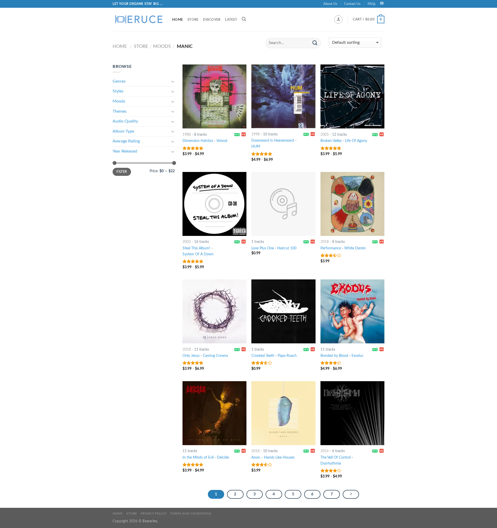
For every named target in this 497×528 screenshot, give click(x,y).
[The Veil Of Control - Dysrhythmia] (352, 413)
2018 (324, 242)
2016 (324, 451)
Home (177, 19)
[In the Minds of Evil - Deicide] (214, 413)
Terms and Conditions (190, 513)
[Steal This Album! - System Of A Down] (214, 204)
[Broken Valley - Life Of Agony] (352, 96)
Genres (119, 81)
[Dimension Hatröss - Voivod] (214, 96)
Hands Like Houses (279, 457)
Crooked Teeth (262, 356)
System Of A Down (198, 254)
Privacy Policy (154, 513)
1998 (255, 134)
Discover (211, 19)
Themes (120, 111)
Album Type (123, 131)
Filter (121, 171)
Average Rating (126, 141)
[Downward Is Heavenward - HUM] (283, 96)
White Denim (355, 248)
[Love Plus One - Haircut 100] (283, 204)
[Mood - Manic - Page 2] (351, 494)
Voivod (221, 141)
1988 (186, 134)
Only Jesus (191, 356)
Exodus (357, 356)
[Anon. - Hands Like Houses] (283, 413)
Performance (330, 248)
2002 (186, 242)
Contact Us (352, 3)
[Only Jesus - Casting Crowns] (214, 311)
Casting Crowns (215, 356)
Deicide (223, 457)
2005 (324, 134)
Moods (162, 46)
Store (192, 19)
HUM (255, 146)
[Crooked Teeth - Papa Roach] (283, 311)
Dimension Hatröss (197, 141)
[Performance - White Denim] (352, 204)
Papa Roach (287, 356)
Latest (231, 19)
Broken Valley (331, 141)
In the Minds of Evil (198, 457)
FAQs (372, 3)
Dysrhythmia (330, 463)
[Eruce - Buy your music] (138, 19)
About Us (330, 3)
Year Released (125, 151)
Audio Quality (125, 121)
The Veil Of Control (335, 457)
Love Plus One (262, 248)
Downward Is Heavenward (272, 140)
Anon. (256, 457)
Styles (118, 91)
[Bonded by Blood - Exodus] (352, 311)
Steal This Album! (196, 248)
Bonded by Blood (334, 356)
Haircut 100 (286, 248)
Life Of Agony (356, 141)
